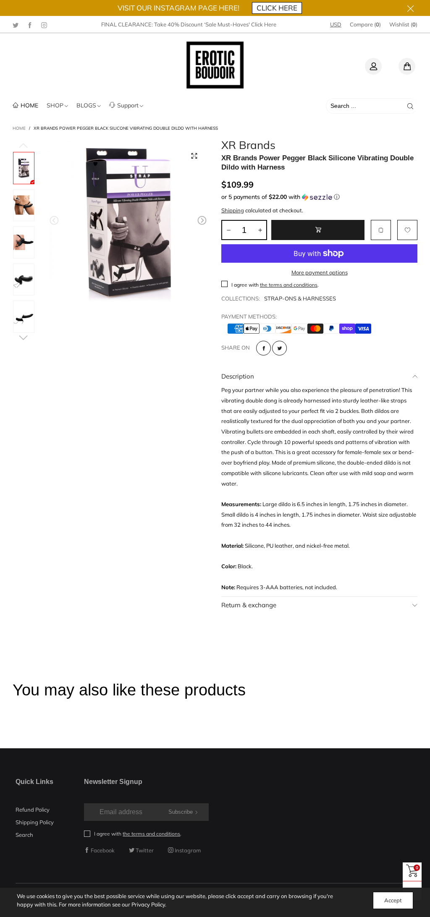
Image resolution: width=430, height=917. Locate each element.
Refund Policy (33, 809)
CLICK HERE (277, 7)
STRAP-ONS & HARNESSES (300, 298)
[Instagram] (44, 25)
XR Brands (248, 145)
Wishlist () (403, 24)
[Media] (194, 155)
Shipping (232, 210)
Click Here (263, 24)
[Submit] (410, 106)
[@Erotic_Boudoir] (215, 65)
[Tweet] (279, 348)
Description (237, 376)
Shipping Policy (35, 822)
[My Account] (373, 66)
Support (128, 105)
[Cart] (407, 66)
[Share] (263, 348)
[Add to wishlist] (407, 230)
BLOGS (86, 105)
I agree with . (275, 285)
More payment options (319, 272)
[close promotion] (410, 8)
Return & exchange (248, 605)
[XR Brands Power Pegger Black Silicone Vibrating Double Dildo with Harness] (128, 222)
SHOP (55, 105)
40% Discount (185, 24)
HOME (29, 105)
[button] (54, 220)
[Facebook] (30, 25)
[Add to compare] (381, 230)
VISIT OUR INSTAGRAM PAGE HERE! (178, 7)
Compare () (365, 24)
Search (24, 834)
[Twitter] (15, 25)
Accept (393, 900)
